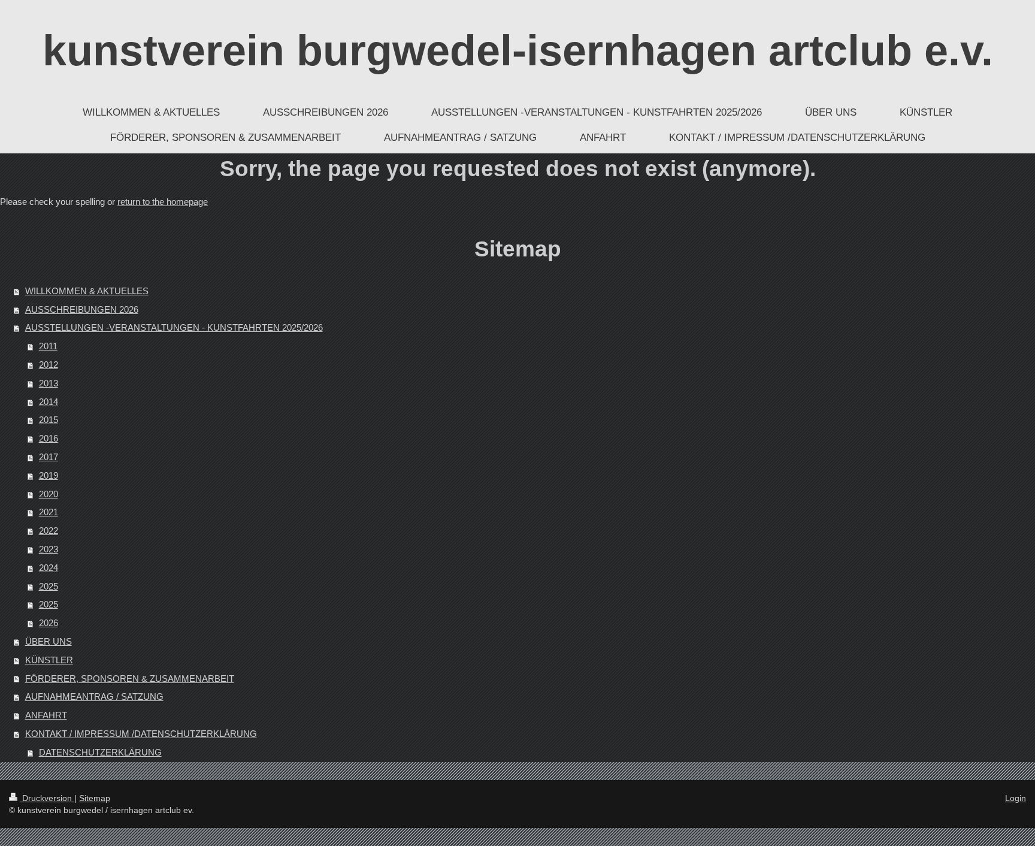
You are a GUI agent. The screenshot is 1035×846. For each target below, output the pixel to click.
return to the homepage (162, 202)
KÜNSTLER (49, 660)
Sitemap (94, 798)
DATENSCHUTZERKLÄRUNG (100, 752)
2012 (48, 364)
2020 (48, 494)
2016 (48, 438)
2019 (48, 475)
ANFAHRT (46, 715)
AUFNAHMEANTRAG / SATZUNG (94, 696)
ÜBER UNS (48, 641)
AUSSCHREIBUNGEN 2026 (81, 309)
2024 (48, 568)
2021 (48, 512)
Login (1015, 798)
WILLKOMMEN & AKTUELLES (87, 291)
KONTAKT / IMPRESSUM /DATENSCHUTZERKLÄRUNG (141, 734)
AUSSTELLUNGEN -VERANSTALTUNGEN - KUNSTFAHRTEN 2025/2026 (174, 327)
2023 (48, 549)
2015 (48, 420)
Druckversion (47, 798)
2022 (48, 530)
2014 (48, 402)
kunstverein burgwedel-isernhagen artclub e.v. (518, 50)
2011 (48, 346)
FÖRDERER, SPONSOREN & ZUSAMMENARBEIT (129, 678)
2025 (48, 586)
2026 (48, 623)
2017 (48, 457)
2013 (48, 383)
